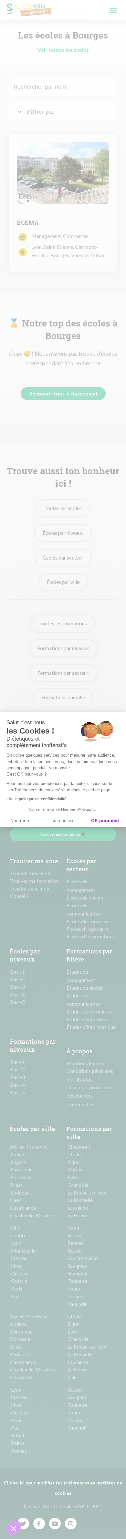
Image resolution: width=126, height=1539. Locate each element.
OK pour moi (105, 820)
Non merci (20, 820)
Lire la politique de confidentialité (36, 799)
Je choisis (63, 820)
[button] (13, 1528)
